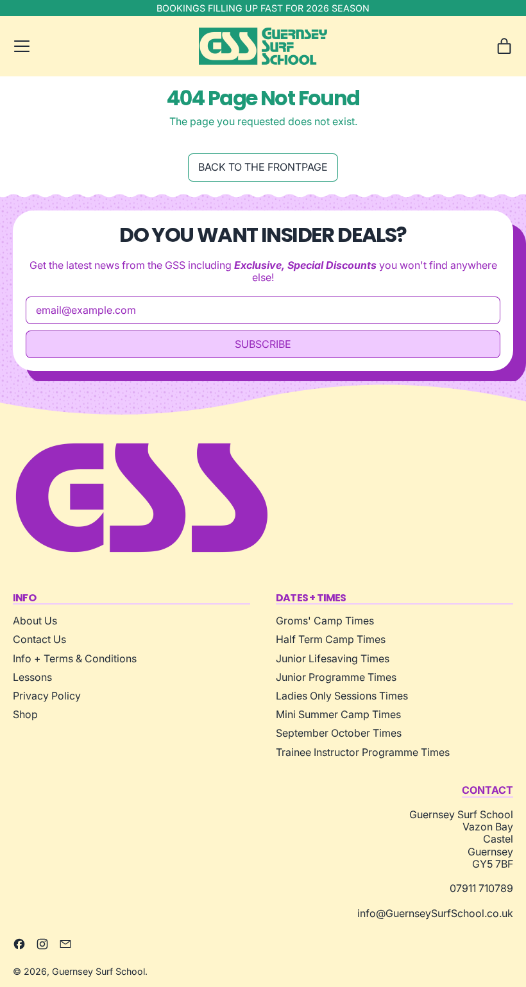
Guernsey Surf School (98, 971)
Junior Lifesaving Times (332, 658)
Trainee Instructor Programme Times (363, 752)
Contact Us (39, 639)
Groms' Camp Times (325, 620)
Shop (25, 714)
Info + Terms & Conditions (75, 658)
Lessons (32, 677)
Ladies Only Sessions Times (342, 695)
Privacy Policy (47, 695)
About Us (35, 620)
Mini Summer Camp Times (338, 714)
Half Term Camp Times (331, 639)
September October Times (339, 732)
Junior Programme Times (336, 677)
